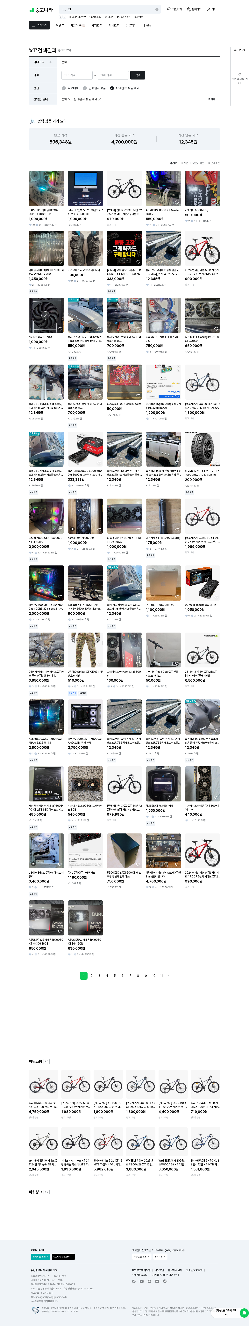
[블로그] (157, 1281)
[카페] (149, 1281)
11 (161, 976)
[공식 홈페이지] (165, 1281)
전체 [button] (64, 62)
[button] (69, 99)
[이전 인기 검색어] (61, 17)
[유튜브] (142, 1281)
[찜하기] (60, 202)
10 (153, 976)
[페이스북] (134, 1281)
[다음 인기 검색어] (64, 17)
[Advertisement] (124, 1019)
